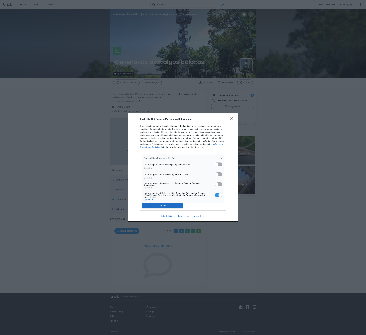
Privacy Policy (199, 216)
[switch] (218, 164)
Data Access (183, 216)
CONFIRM (162, 206)
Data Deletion (167, 216)
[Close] (232, 119)
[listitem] (183, 158)
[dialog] (183, 167)
